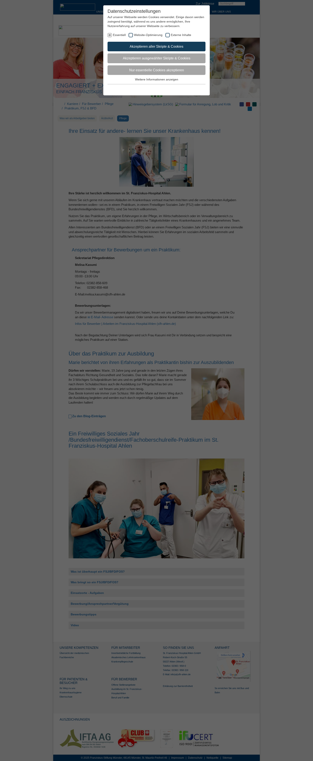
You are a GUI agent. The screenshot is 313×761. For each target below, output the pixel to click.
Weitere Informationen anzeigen (156, 79)
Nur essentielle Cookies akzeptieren (156, 70)
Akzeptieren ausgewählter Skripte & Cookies (156, 58)
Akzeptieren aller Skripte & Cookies (156, 46)
